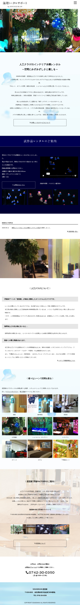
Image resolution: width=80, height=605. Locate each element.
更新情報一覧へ (73, 231)
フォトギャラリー (12, 391)
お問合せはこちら (19, 185)
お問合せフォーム (30, 567)
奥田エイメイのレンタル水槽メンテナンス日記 (26, 228)
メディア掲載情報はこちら (66, 360)
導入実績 (22, 391)
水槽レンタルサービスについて (40, 122)
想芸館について (40, 543)
